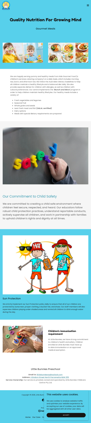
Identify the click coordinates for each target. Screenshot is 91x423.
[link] (6, 5)
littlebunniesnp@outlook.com (49, 374)
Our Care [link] (36, 417)
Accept (66, 415)
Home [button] (28, 417)
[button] (88, 5)
